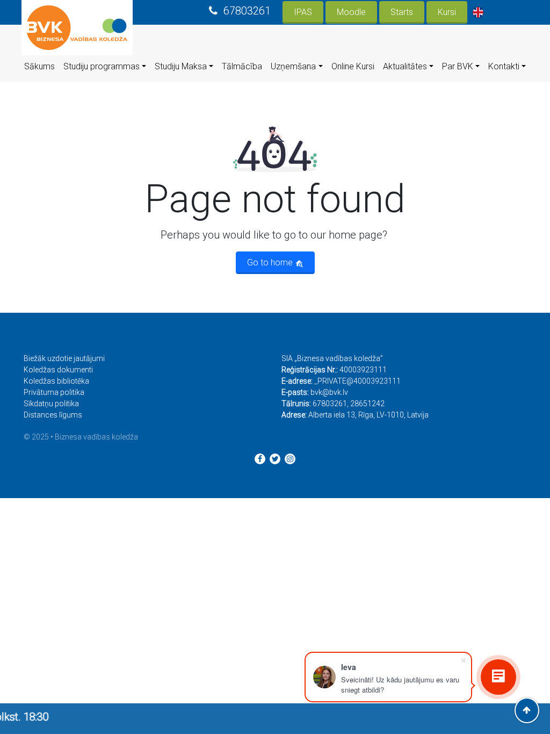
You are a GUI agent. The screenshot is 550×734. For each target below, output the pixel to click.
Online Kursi (352, 66)
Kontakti (503, 66)
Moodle (351, 12)
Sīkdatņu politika (51, 403)
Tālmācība (242, 66)
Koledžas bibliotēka (56, 381)
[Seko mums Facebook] (260, 459)
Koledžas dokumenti (58, 369)
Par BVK (457, 66)
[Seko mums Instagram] (290, 459)
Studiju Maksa (181, 66)
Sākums (39, 66)
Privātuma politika (54, 392)
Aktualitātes (405, 66)
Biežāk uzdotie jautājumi (64, 358)
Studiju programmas (101, 66)
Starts (401, 12)
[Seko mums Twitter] (275, 459)
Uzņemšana (293, 66)
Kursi (447, 12)
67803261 (247, 10)
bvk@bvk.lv (329, 392)
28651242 (367, 403)
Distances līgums (53, 415)
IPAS (303, 12)
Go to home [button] (271, 262)
